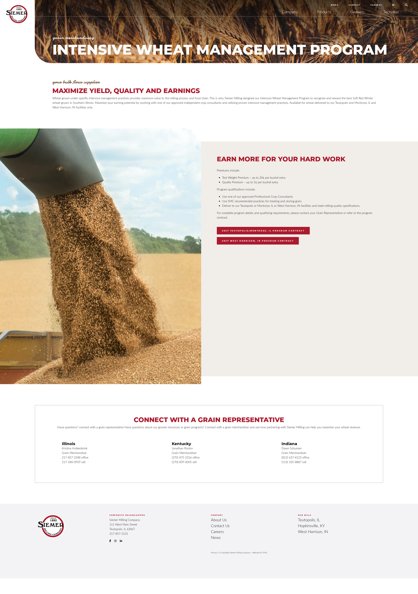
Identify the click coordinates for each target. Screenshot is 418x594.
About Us (219, 519)
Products (324, 11)
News (334, 5)
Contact (354, 5)
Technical (391, 11)
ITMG (264, 552)
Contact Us (220, 525)
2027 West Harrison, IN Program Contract (258, 240)
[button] (406, 4)
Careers (376, 5)
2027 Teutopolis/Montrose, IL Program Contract (263, 230)
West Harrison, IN (313, 531)
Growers (357, 11)
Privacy (214, 552)
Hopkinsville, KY (311, 525)
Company (290, 11)
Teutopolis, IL (309, 519)
